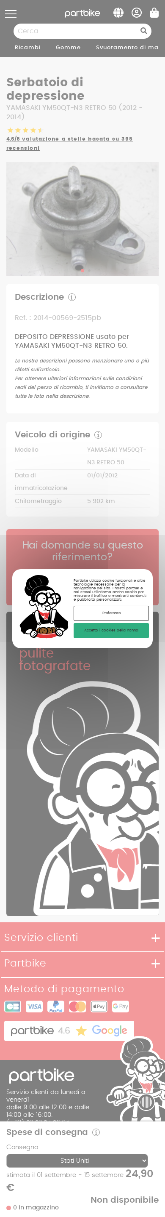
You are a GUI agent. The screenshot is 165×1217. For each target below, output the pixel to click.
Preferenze (111, 613)
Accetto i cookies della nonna (111, 630)
